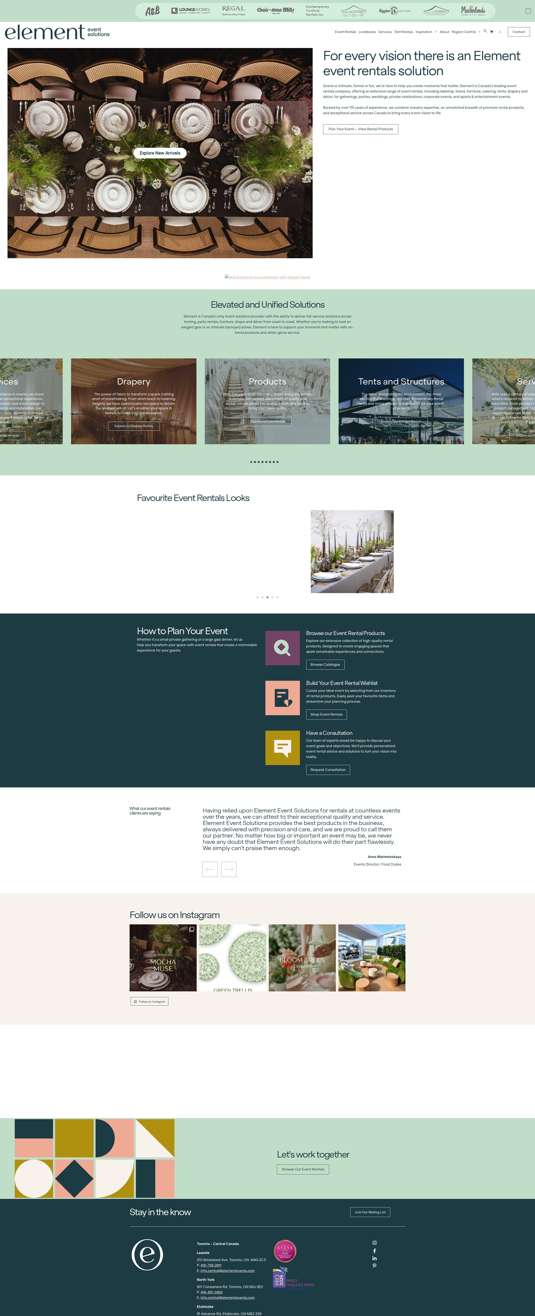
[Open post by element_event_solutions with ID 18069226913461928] (371, 957)
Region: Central (464, 32)
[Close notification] (528, 11)
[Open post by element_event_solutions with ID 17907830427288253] (232, 957)
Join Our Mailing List (370, 1212)
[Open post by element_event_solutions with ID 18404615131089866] (163, 957)
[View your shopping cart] (491, 32)
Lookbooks (367, 32)
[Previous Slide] (298, 849)
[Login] (499, 32)
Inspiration (424, 32)
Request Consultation (328, 770)
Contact (519, 32)
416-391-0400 (212, 1292)
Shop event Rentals (327, 714)
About (444, 32)
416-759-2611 (211, 1265)
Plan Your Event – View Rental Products (361, 129)
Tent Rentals (403, 32)
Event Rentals (345, 32)
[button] (485, 32)
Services (385, 32)
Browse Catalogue (325, 665)
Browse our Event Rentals (303, 1169)
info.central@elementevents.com (228, 1271)
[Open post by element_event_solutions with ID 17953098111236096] (302, 957)
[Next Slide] (305, 849)
